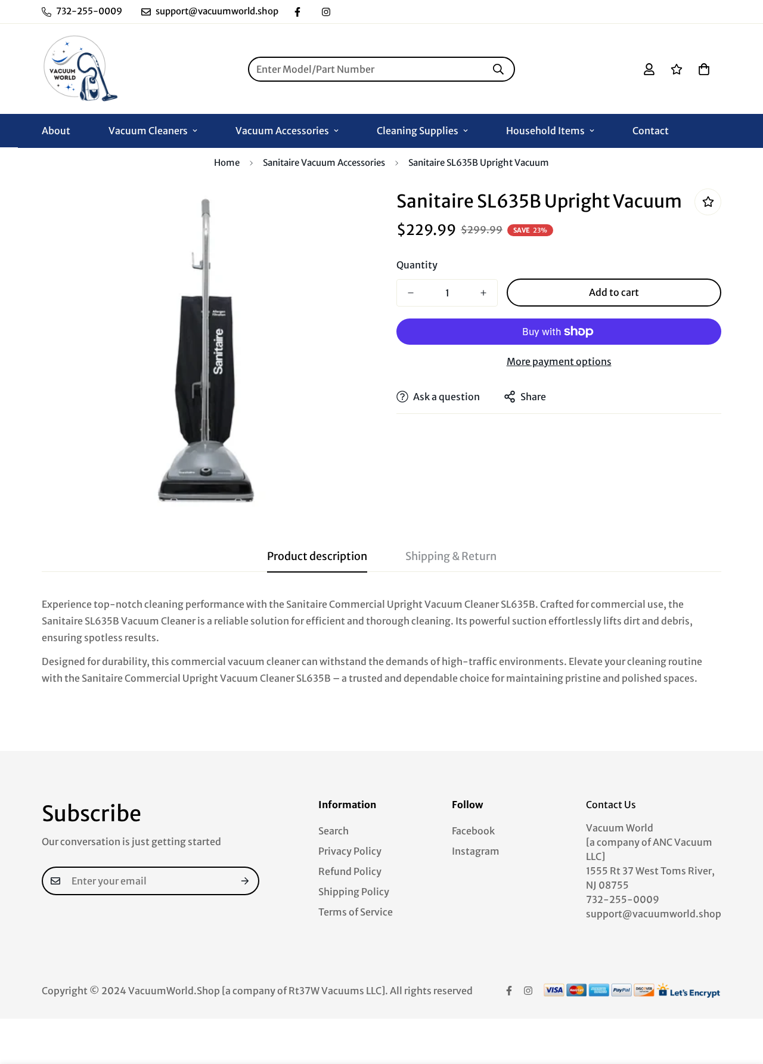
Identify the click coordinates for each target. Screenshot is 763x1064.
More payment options (559, 361)
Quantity (417, 265)
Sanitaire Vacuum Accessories (324, 162)
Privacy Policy (350, 851)
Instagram (476, 851)
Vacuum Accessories (282, 131)
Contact (650, 131)
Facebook (473, 831)
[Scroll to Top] (739, 999)
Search (333, 831)
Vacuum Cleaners (148, 131)
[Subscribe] (245, 881)
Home (227, 162)
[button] (704, 69)
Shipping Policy (353, 892)
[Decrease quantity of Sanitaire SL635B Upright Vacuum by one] (410, 293)
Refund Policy (350, 871)
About (56, 131)
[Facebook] (297, 12)
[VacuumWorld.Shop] (80, 69)
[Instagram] (326, 12)
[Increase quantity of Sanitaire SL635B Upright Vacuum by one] (483, 293)
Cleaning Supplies (417, 131)
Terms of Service (355, 912)
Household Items (545, 131)
